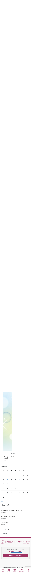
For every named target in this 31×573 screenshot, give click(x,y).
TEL (28, 571)
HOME (8, 571)
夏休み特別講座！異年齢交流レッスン (11, 510)
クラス (14, 571)
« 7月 (2, 501)
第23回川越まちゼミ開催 (8, 516)
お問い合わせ (21, 571)
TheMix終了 (4, 522)
